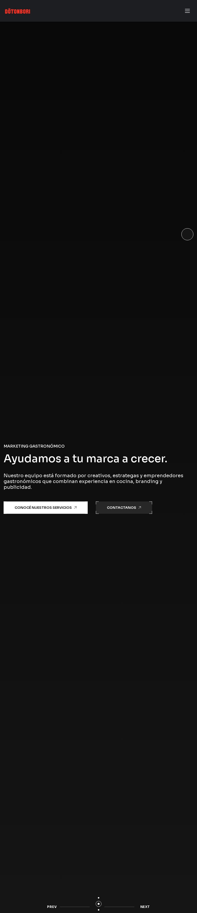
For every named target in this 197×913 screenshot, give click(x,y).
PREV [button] (52, 907)
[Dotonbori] (17, 11)
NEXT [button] (145, 907)
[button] (98, 898)
